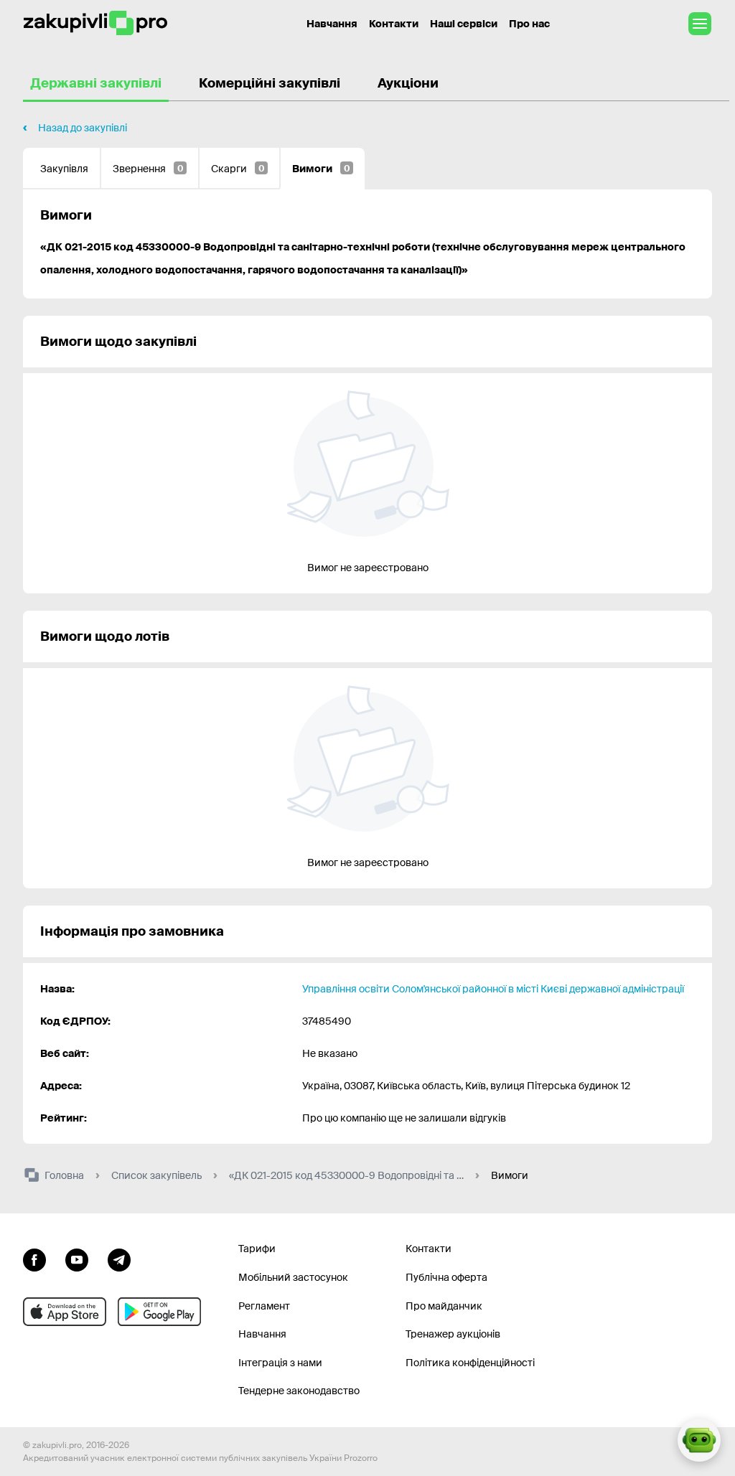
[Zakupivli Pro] (95, 23)
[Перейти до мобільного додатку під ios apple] (64, 1311)
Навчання (331, 23)
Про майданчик (444, 1305)
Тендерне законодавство (299, 1390)
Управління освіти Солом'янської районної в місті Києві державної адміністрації (493, 988)
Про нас (529, 23)
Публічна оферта (446, 1277)
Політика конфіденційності (470, 1362)
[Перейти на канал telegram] (119, 1258)
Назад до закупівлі (82, 127)
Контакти (393, 23)
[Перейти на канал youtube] (76, 1258)
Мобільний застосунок (293, 1277)
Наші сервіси (463, 23)
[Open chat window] (699, 1440)
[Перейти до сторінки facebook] (34, 1258)
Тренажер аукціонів (453, 1333)
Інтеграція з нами (280, 1362)
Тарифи (257, 1248)
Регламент (264, 1305)
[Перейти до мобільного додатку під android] (159, 1311)
